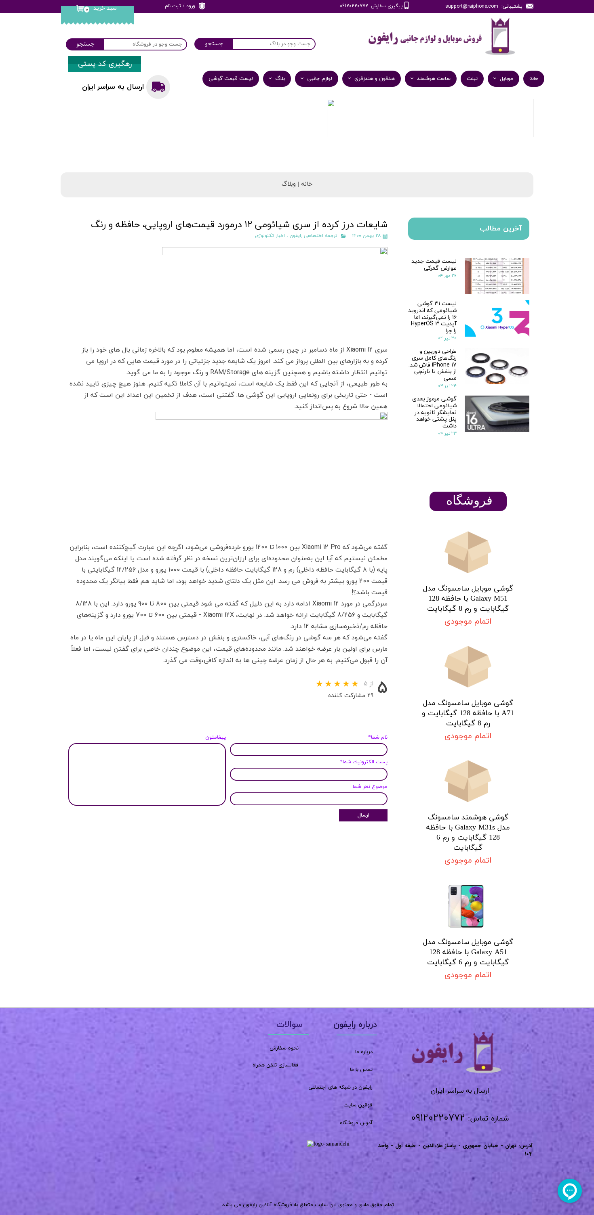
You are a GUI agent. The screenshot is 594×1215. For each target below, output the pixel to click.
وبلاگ (289, 184)
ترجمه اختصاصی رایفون (313, 236)
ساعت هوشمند (434, 78)
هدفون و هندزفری (374, 78)
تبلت (472, 78)
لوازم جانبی (319, 78)
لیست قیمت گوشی (231, 78)
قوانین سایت (358, 1105)
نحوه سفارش (284, 1048)
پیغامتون (215, 737)
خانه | (304, 184)
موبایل (506, 78)
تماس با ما (361, 1069)
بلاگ (280, 78)
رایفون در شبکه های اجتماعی (340, 1087)
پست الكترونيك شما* (364, 762)
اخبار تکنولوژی (270, 236)
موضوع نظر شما (370, 786)
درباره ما (364, 1052)
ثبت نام (173, 6)
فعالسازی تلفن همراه (276, 1065)
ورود (190, 6)
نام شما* (378, 737)
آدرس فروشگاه (356, 1123)
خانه (533, 78)
